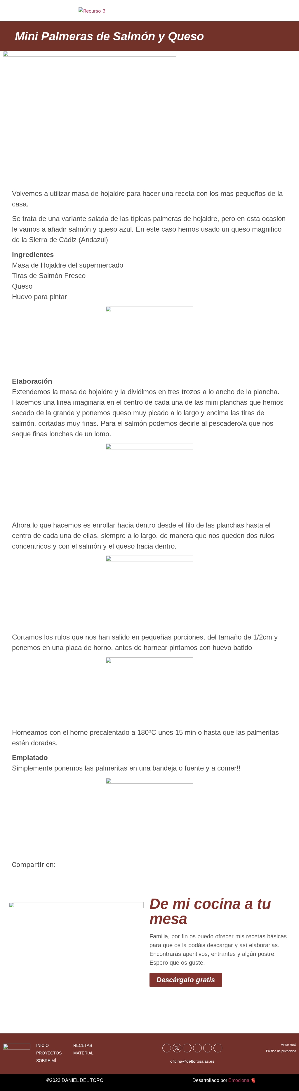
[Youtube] (187, 1048)
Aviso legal (288, 1044)
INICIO (42, 1045)
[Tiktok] (207, 1048)
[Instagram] (197, 1048)
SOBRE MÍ (46, 1060)
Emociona (238, 1080)
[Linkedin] (217, 1048)
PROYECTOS (49, 1053)
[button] (279, 12)
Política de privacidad (281, 1051)
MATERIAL (83, 1053)
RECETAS (82, 1045)
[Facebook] (166, 1048)
